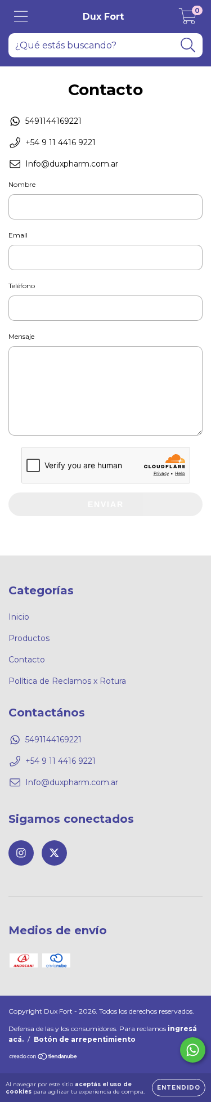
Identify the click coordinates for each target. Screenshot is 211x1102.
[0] (187, 20)
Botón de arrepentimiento (85, 1039)
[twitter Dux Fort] (54, 853)
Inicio (18, 617)
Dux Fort (103, 16)
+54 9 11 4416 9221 (60, 142)
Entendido (178, 1087)
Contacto (26, 660)
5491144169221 (53, 121)
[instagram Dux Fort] (21, 853)
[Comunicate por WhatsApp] (192, 1050)
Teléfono (21, 285)
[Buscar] (188, 45)
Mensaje (21, 336)
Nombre (21, 184)
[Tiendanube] (43, 1058)
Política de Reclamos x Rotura (67, 681)
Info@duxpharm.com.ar (71, 164)
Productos (29, 638)
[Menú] (21, 16)
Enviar (106, 504)
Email (18, 235)
